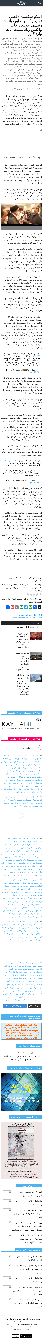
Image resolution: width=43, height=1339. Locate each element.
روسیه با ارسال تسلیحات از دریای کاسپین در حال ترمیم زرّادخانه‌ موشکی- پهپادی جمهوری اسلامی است (27, 1226)
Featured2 (37, 639)
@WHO (37, 356)
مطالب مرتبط (34, 623)
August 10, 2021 (34, 372)
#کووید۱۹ (15, 465)
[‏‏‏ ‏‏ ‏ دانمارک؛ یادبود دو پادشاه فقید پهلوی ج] (21, 815)
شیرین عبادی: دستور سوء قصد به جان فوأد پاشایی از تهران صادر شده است (28, 1213)
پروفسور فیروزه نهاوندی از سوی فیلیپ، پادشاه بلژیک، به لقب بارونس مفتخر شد (27, 1290)
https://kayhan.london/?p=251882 (27, 617)
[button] (39, 3)
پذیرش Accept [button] (26, 1336)
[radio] (40, 595)
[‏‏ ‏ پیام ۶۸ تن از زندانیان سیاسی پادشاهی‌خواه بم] (21, 857)
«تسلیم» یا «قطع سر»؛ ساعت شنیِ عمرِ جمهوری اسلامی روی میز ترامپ (28, 1269)
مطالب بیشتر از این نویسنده (28, 627)
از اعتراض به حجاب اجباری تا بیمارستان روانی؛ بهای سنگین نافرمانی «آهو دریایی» (30, 1238)
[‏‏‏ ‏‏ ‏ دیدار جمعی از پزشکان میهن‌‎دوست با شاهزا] (21, 774)
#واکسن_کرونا (10, 461)
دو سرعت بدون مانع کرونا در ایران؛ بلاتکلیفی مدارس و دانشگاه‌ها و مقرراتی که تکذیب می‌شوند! (22, 661)
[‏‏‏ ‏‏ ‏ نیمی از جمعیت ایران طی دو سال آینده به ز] (21, 898)
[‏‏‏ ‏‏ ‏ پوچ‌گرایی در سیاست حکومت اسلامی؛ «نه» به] (21, 981)
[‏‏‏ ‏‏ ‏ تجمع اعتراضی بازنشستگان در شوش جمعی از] (21, 940)
